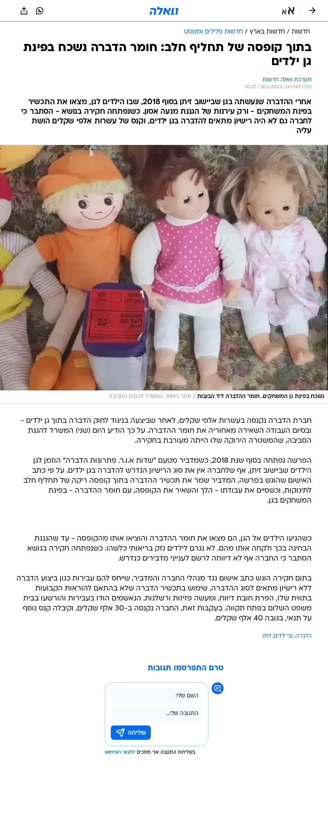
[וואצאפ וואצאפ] (40, 11)
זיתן (266, 636)
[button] (288, 10)
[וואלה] (164, 11)
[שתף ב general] (24, 10)
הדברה (303, 636)
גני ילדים (283, 636)
